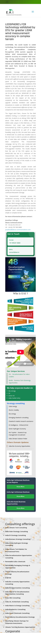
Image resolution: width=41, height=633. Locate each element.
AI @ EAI (8, 576)
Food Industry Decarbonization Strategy (20, 616)
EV (9, 392)
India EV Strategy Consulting (15, 534)
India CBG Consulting (12, 596)
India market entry (14, 397)
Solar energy (13, 405)
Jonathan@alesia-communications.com (17, 228)
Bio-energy (12, 389)
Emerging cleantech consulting (18, 416)
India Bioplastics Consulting (15, 608)
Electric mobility (14, 409)
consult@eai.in (14, 251)
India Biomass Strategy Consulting (17, 538)
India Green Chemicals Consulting (17, 612)
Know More (20, 485)
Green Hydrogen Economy (17, 427)
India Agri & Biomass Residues (18, 491)
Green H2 (11, 394)
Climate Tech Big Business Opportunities (20, 626)
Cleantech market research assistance (21, 420)
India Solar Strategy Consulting (16, 530)
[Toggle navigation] (7, 2)
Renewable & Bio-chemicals (15, 560)
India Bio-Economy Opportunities (19, 445)
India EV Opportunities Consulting (17, 586)
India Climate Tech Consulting (16, 526)
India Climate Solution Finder (18, 437)
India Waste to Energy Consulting (17, 604)
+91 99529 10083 (14, 241)
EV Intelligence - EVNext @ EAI (18, 424)
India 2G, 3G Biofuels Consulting (17, 600)
